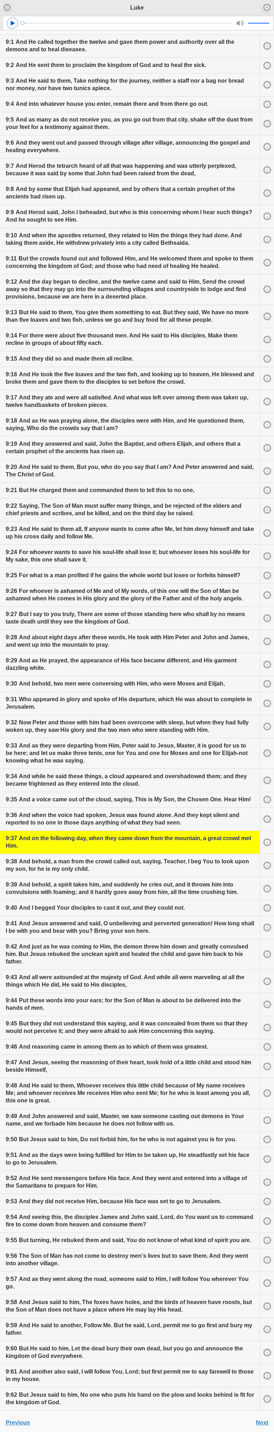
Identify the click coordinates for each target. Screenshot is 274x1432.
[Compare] (267, 45)
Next (262, 1423)
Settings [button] (267, 7)
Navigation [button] (7, 7)
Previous (18, 1423)
